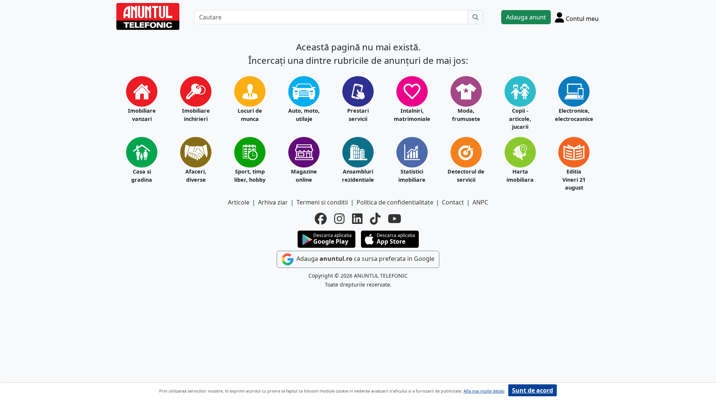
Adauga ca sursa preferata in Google (364, 258)
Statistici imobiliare (411, 175)
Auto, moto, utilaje (304, 114)
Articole (238, 202)
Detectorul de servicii (466, 175)
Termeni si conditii (322, 202)
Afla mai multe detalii (484, 391)
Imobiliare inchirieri (196, 114)
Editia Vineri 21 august (573, 179)
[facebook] (321, 219)
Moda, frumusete (466, 114)
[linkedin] (357, 219)
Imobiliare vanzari (142, 114)
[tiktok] (375, 219)
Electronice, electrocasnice (574, 114)
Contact (453, 202)
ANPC (480, 202)
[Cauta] (475, 17)
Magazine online (304, 175)
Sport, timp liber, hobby (250, 175)
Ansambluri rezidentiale (358, 175)
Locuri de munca (250, 114)
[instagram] (339, 219)
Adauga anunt (526, 17)
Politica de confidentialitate (395, 202)
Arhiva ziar (273, 202)
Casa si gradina (141, 175)
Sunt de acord (532, 390)
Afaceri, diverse (195, 175)
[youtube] (394, 219)
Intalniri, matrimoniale (412, 114)
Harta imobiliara (520, 175)
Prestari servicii (358, 114)
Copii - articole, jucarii (520, 118)
